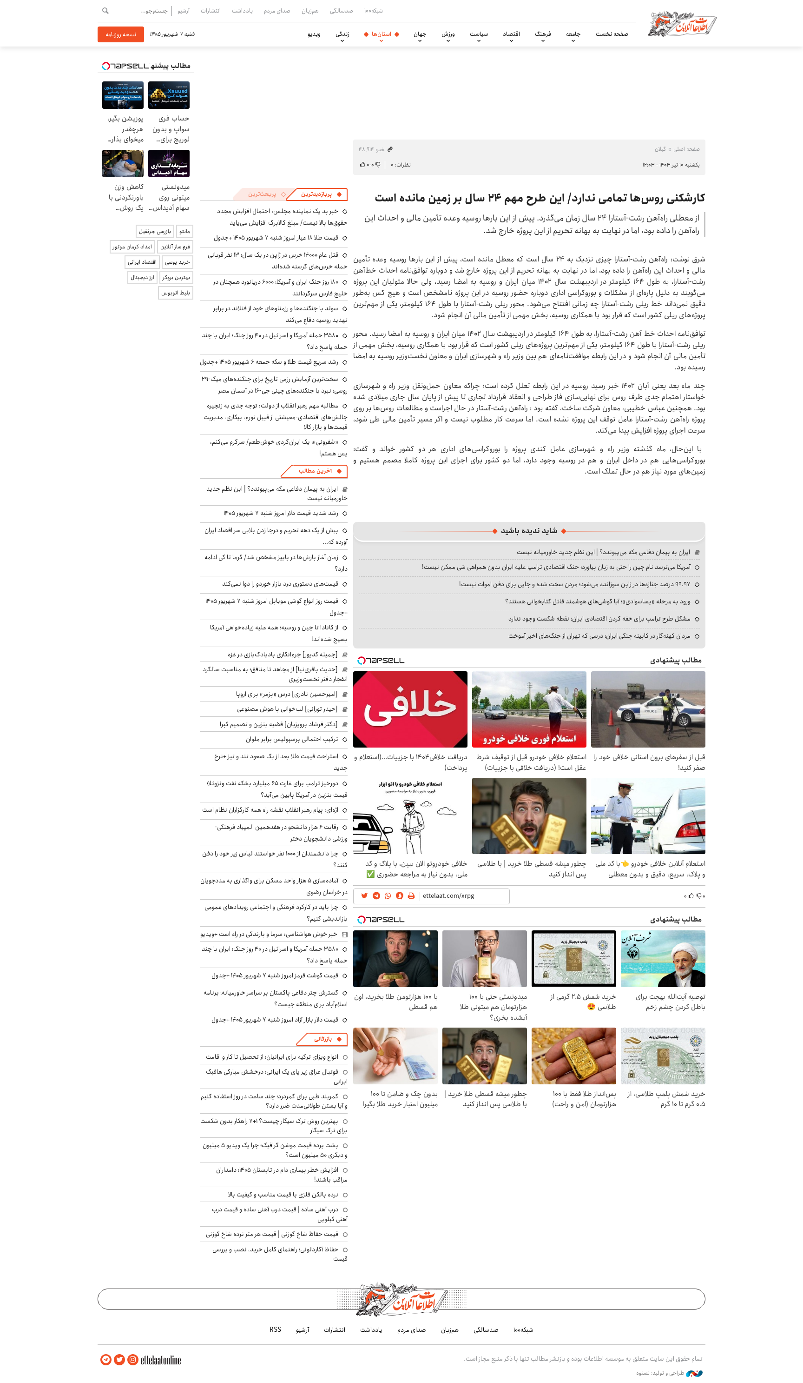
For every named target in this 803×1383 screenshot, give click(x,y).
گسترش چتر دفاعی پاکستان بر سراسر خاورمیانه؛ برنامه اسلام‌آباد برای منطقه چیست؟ (276, 998)
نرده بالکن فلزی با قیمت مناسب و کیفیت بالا (283, 1194)
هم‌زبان (310, 10)
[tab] (322, 194)
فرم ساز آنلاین (175, 246)
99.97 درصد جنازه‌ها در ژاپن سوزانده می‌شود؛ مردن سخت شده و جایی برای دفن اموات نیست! (575, 584)
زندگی (342, 34)
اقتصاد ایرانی (142, 262)
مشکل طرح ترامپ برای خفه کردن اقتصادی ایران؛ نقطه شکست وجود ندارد (599, 619)
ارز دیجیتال (142, 277)
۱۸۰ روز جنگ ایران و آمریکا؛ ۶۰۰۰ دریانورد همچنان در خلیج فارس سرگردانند (280, 288)
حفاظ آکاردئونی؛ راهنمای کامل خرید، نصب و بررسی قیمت (280, 1254)
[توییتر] (119, 1360)
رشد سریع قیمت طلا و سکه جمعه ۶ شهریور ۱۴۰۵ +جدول (269, 362)
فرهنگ (543, 34)
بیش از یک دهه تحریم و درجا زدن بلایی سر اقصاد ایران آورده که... (276, 536)
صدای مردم (277, 10)
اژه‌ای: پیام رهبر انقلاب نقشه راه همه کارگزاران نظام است (270, 810)
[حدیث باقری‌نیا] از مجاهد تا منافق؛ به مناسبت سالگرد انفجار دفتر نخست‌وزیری (275, 674)
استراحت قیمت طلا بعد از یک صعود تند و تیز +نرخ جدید (281, 762)
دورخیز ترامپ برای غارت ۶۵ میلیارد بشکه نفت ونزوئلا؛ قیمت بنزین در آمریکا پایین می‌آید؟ (277, 789)
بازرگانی (323, 1039)
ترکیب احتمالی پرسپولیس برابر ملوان (292, 739)
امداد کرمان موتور (132, 246)
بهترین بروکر (176, 277)
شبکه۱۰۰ (373, 10)
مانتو (184, 231)
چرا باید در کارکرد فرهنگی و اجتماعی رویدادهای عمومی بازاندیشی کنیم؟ (276, 913)
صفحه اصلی (686, 149)
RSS (275, 1330)
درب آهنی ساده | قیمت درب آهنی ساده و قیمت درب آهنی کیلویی (280, 1214)
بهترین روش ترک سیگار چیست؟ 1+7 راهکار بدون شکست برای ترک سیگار (274, 1126)
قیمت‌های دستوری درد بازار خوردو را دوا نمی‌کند (280, 584)
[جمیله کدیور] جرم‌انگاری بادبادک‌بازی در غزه (283, 654)
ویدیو (314, 34)
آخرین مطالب (315, 471)
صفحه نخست (612, 34)
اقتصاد (511, 34)
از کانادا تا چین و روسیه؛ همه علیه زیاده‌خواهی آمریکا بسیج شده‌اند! (279, 633)
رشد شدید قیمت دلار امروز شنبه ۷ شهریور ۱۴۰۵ (281, 513)
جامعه (573, 34)
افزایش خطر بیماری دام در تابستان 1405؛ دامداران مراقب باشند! (282, 1174)
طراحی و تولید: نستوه (661, 1373)
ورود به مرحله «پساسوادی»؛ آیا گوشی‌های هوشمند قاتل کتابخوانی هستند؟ (598, 601)
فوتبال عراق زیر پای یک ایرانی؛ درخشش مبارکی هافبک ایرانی (277, 1076)
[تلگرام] (106, 1360)
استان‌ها (381, 34)
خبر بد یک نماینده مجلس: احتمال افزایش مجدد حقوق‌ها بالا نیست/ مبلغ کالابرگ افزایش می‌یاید (282, 217)
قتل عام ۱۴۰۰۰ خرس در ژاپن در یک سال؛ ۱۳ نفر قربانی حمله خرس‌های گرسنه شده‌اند (278, 261)
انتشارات (211, 10)
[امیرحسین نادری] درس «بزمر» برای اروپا (287, 694)
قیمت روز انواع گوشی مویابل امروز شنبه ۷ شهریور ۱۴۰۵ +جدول (276, 607)
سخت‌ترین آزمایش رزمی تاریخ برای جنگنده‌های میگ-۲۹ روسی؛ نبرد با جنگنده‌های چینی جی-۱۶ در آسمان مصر (275, 385)
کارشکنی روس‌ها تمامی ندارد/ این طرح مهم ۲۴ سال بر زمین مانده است (540, 198)
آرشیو (184, 10)
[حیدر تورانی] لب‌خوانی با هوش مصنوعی (287, 709)
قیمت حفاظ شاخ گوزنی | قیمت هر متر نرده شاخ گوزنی (272, 1234)
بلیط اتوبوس (175, 292)
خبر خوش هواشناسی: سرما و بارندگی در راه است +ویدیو (268, 934)
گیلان (660, 149)
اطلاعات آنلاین (682, 23)
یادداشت (242, 10)
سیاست (479, 34)
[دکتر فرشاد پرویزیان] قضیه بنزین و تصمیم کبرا (279, 724)
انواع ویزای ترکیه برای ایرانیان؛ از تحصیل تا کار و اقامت (272, 1057)
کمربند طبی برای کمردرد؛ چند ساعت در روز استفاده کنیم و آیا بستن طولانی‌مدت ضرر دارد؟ (274, 1101)
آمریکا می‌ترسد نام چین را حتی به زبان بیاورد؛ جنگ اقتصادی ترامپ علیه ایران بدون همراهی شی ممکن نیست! (556, 567)
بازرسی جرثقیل (155, 231)
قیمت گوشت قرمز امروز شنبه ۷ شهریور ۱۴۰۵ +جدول (274, 975)
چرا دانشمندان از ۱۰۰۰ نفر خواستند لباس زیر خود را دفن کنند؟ (275, 859)
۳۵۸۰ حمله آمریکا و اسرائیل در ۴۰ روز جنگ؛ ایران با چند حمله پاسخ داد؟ (275, 341)
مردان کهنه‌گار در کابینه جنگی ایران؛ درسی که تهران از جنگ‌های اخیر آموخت (599, 636)
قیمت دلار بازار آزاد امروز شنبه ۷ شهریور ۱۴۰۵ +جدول (274, 1020)
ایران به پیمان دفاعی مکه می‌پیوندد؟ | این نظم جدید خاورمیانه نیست (603, 552)
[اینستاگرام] (132, 1360)
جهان (420, 34)
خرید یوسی (177, 262)
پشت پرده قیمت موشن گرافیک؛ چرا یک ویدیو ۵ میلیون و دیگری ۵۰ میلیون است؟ (275, 1150)
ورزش (448, 34)
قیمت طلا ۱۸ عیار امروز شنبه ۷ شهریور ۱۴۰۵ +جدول (276, 238)
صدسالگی (341, 10)
